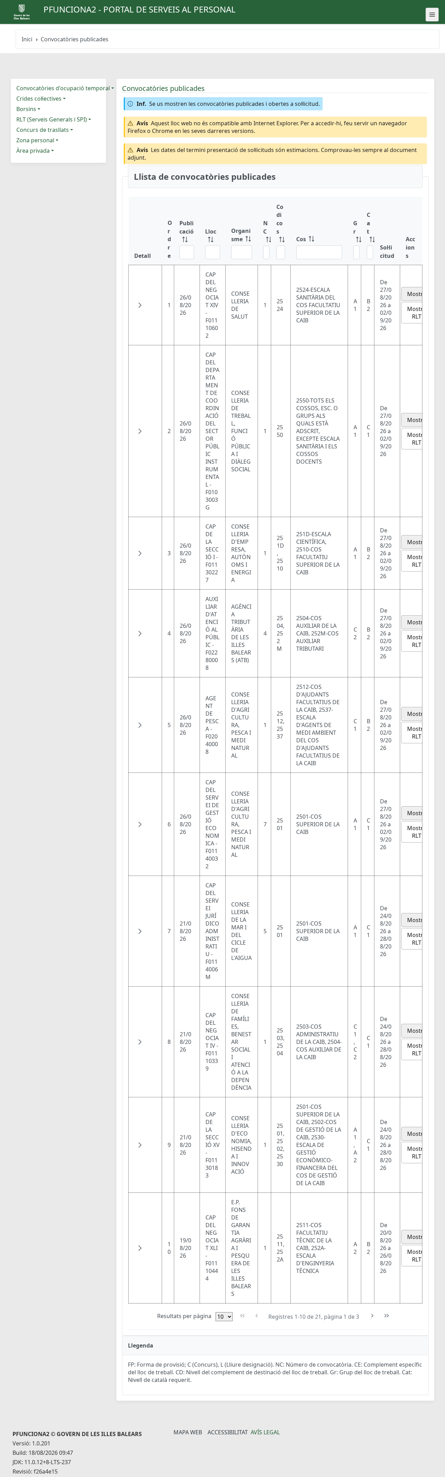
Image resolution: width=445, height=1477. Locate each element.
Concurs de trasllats (42, 130)
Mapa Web (187, 1432)
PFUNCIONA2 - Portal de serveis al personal (139, 9)
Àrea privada (33, 150)
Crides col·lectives (39, 98)
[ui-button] (432, 15)
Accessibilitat (228, 1432)
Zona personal (35, 140)
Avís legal (265, 1432)
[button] (139, 305)
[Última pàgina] (386, 1315)
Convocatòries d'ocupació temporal (63, 88)
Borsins (26, 109)
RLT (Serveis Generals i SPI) (51, 119)
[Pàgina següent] (372, 1315)
